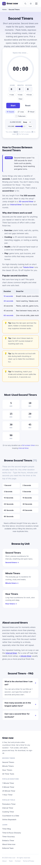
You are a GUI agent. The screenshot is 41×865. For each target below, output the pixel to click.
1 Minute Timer (8, 783)
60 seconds (8, 315)
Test (30, 126)
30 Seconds (27, 504)
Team (11, 861)
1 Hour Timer (7, 795)
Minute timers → (12, 583)
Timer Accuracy (8, 836)
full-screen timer (28, 445)
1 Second (7, 485)
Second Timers (8, 762)
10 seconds (8, 296)
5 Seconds (27, 491)
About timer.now (8, 844)
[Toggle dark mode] (30, 3)
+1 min (11, 95)
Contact (18, 861)
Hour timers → (11, 604)
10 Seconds (8, 498)
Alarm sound (15, 122)
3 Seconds (8, 491)
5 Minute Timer (8, 787)
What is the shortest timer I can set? (19, 683)
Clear (20, 99)
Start (13, 105)
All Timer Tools (8, 774)
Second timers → (12, 562)
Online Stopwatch (9, 819)
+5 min (20, 95)
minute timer (25, 656)
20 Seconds (8, 504)
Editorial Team (8, 848)
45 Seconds (27, 510)
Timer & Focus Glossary (11, 833)
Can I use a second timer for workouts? (17, 715)
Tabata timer (28, 267)
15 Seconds (27, 498)
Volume (11, 126)
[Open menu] (36, 3)
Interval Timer (7, 808)
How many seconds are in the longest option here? (18, 704)
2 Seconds (27, 485)
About (4, 861)
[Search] (25, 3)
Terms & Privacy (28, 861)
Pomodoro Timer (9, 804)
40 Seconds (9, 510)
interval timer (16, 204)
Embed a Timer (8, 840)
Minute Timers (8, 766)
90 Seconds (8, 516)
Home (4, 9)
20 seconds (8, 301)
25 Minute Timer (8, 791)
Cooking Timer (8, 812)
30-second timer (26, 201)
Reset (28, 105)
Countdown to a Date (10, 816)
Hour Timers (7, 770)
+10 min (29, 95)
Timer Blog (6, 829)
